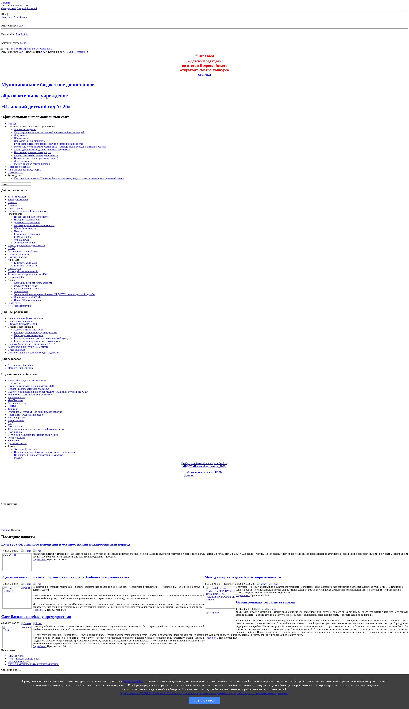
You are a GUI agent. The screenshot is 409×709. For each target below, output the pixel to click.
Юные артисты (16, 655)
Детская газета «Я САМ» (27, 297)
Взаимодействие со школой (23, 271)
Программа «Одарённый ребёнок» (26, 414)
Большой (32, 8)
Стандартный (8, 8)
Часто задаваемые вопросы (28, 335)
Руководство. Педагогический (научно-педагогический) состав (48, 143)
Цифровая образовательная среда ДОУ (29, 388)
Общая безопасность (25, 228)
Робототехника (16, 420)
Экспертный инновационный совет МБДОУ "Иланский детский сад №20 (54, 294)
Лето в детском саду (19, 661)
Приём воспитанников (20, 321)
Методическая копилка (20, 368)
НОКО (11, 248)
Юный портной (16, 417)
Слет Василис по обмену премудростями (36, 616)
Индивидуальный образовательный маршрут (38, 455)
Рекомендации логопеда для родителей (35, 332)
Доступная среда (23, 161)
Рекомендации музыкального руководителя (38, 341)
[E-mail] (37, 551)
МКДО (18, 457)
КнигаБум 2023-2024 (25, 265)
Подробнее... (39, 559)
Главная (12, 123)
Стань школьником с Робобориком (33, 282)
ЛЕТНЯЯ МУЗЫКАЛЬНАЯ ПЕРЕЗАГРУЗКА (33, 664)
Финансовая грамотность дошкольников (30, 394)
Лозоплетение (15, 426)
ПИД (10, 423)
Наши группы (15, 208)
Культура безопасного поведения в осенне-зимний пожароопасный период (65, 544)
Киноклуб (13, 440)
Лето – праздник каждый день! (24, 658)
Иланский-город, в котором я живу (27, 380)
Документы (20, 135)
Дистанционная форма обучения (25, 318)
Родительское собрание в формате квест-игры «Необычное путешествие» (65, 577)
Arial (3, 17)
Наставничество (16, 397)
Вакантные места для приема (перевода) (36, 158)
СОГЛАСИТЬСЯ (204, 700)
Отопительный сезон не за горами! (266, 602)
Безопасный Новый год (27, 234)
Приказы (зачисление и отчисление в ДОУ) (31, 344)
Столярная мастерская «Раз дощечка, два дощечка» (35, 411)
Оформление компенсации (22, 323)
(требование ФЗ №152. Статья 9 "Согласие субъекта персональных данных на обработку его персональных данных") (204, 693)
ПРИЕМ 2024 (15, 172)
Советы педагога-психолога (29, 329)
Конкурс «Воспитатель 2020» (30, 288)
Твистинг (13, 409)
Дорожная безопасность (27, 222)
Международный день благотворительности (242, 577)
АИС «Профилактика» (20, 305)
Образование (21, 138)
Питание (12, 205)
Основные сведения (25, 129)
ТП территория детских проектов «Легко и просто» (36, 429)
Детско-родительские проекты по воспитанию (33, 434)
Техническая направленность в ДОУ (27, 274)
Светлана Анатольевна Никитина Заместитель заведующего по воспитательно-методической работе (69, 178)
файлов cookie (133, 681)
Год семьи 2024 (16, 277)
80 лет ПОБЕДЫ (17, 196)
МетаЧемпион (15, 400)
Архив (17, 383)
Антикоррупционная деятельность (26, 245)
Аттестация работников (20, 365)
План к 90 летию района (27, 300)
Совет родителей (17, 349)
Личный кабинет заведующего (24, 169)
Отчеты (18, 231)
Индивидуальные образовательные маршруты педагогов (45, 452)
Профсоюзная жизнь (19, 254)
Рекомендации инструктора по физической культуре (42, 338)
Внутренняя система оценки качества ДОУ (31, 386)
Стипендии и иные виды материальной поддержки (42, 149)
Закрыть (5, 2)
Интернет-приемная (19, 166)
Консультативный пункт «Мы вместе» (29, 346)
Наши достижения (18, 199)
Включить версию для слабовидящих (31, 48)
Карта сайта (14, 303)
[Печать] (26, 551)
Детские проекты (17, 443)
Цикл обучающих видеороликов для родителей (33, 352)
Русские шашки (16, 437)
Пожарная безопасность (27, 219)
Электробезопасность (26, 242)
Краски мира (15, 432)
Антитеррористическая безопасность (34, 225)
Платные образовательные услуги (32, 152)
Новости (12, 202)
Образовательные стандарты (29, 141)
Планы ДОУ (14, 268)
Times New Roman (17, 17)
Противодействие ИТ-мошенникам (27, 211)
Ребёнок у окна (22, 236)
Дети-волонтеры (17, 403)
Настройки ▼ (81, 51)
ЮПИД (12, 406)
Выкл (23, 43)
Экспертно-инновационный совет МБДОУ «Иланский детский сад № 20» (48, 391)
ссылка (204, 74)
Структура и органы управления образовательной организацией (49, 132)
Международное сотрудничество (32, 164)
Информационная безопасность (31, 216)
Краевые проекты (17, 257)
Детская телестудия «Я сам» (23, 251)
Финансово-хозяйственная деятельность (36, 155)
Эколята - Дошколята (25, 449)
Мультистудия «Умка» (26, 285)
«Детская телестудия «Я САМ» (204, 472)
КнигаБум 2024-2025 (25, 262)
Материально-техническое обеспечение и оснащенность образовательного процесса (60, 146)
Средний (22, 8)
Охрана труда (21, 239)
